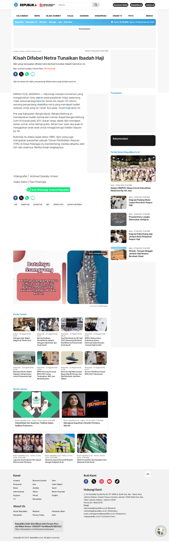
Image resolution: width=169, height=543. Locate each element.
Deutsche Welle (120, 5)
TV (14, 499)
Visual (35, 495)
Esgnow (16, 495)
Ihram (22, 51)
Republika (19, 22)
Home (15, 51)
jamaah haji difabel (75, 204)
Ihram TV (117, 16)
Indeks (149, 16)
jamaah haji (37, 204)
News (37, 16)
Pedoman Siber (58, 511)
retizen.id (150, 5)
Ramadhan (37, 499)
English (55, 495)
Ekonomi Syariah (39, 480)
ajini (47, 204)
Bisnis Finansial (58, 491)
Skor (54, 480)
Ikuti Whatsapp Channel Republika (50, 189)
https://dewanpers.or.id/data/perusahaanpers (34, 529)
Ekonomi (84, 16)
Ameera (16, 480)
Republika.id (136, 5)
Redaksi (36, 511)
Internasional (18, 491)
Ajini (39, 101)
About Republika (20, 511)
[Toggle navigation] (16, 5)
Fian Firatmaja (49, 68)
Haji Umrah (22, 16)
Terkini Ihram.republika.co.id (125, 152)
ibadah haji (25, 204)
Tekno (35, 491)
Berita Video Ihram (34, 51)
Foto (130, 16)
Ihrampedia (101, 16)
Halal (70, 16)
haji (68, 108)
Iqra (34, 484)
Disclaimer (17, 515)
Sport (54, 488)
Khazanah (17, 484)
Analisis (36, 488)
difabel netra (58, 204)
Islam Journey (53, 16)
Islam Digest (57, 484)
